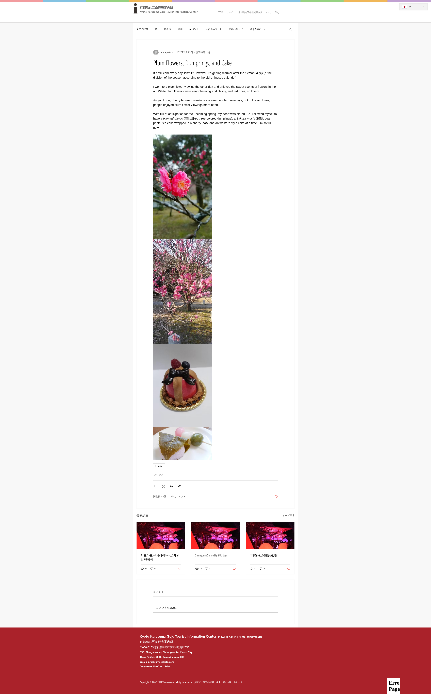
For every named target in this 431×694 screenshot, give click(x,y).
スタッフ (158, 474)
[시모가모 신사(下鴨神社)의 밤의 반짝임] (161, 535)
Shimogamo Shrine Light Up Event (211, 555)
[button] (231, 11)
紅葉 (180, 29)
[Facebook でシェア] (154, 486)
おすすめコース (213, 29)
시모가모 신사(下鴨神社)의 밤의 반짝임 (160, 557)
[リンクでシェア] (179, 486)
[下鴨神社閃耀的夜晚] (270, 535)
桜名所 (167, 29)
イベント (194, 29)
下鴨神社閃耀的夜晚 (263, 555)
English (159, 466)
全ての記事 (142, 29)
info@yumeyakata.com (160, 661)
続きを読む (256, 29)
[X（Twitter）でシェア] (163, 486)
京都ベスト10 (236, 29)
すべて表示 (289, 515)
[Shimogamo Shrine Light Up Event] (215, 535)
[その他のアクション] (276, 52)
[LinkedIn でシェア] (171, 486)
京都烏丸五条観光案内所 (156, 7)
